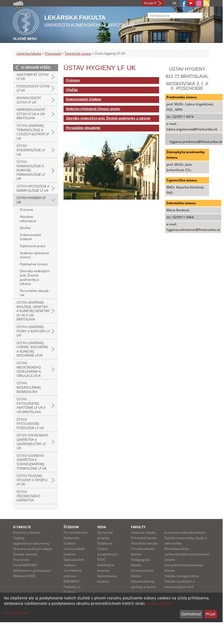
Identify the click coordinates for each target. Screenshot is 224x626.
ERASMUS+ (72, 581)
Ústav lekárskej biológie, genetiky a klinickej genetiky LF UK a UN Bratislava (33, 311)
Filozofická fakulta (144, 543)
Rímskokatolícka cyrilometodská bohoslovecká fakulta (187, 554)
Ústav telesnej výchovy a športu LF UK (32, 479)
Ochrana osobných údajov (32, 548)
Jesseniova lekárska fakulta (185, 532)
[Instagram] (198, 3)
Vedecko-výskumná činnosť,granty (93, 109)
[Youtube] (191, 3)
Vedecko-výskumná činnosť (34, 255)
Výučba (25, 227)
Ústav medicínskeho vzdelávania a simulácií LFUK (29, 369)
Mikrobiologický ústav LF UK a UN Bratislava (31, 113)
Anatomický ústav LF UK (33, 76)
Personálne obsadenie (34, 292)
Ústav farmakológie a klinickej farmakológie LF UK (31, 170)
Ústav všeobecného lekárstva (28, 495)
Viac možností (16, 612)
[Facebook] (183, 3)
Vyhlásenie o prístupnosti (32, 570)
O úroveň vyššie (36, 67)
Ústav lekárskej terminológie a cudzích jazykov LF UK (33, 132)
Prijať (210, 613)
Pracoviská (53, 53)
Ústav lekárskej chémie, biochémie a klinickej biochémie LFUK (32, 349)
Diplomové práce (33, 246)
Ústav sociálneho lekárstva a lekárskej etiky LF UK (32, 441)
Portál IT (150, 3)
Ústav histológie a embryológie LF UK (33, 188)
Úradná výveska (25, 554)
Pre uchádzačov (75, 532)
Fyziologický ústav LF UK (33, 88)
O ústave (26, 209)
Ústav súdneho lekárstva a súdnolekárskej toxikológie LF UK (31, 462)
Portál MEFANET (25, 565)
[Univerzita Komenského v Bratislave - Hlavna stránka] (26, 21)
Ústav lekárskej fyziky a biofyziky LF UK (33, 331)
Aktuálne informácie (28, 218)
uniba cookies (159, 603)
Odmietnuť (191, 613)
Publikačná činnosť (34, 264)
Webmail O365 (24, 576)
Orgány (18, 538)
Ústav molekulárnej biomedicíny (29, 387)
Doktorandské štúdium (30, 236)
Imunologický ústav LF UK (29, 100)
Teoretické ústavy (78, 53)
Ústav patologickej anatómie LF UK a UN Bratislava (31, 405)
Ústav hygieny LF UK (31, 200)
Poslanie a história (27, 532)
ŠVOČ (101, 559)
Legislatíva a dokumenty (31, 543)
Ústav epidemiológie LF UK (31, 149)
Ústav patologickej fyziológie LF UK (30, 423)
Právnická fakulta (144, 538)
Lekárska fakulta (29, 53)
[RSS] (206, 3)
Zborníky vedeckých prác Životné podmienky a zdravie (34, 277)
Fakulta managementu (181, 576)
